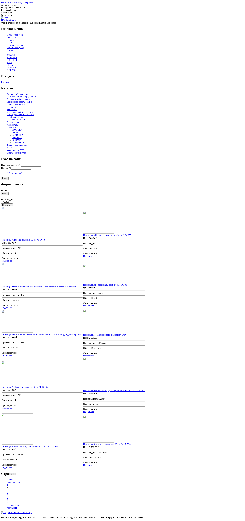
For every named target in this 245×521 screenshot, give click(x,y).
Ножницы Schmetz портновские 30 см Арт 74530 (107, 444)
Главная (5, 82)
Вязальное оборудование (19, 99)
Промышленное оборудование (21, 97)
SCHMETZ (17, 140)
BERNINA (12, 57)
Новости (11, 40)
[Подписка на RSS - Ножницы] (16, 512)
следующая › (13, 505)
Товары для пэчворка (17, 145)
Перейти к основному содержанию (18, 2)
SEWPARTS (18, 142)
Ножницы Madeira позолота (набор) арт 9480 (104, 335)
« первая (11, 479)
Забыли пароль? (14, 173)
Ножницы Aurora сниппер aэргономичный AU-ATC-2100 (30, 446)
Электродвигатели (16, 119)
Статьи (10, 50)
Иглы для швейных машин (20, 112)
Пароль (5, 168)
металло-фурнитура (16, 153)
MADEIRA (17, 135)
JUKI (9, 62)
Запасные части (14, 122)
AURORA (12, 70)
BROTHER (12, 60)
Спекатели (12, 107)
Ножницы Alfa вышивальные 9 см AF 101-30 (105, 285)
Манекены (12, 109)
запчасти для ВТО (15, 150)
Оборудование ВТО (16, 104)
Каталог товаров (15, 35)
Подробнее (7, 261)
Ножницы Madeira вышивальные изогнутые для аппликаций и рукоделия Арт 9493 (42, 334)
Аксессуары (12, 125)
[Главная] (6, 17)
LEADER (11, 67)
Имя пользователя (10, 165)
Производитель (8, 199)
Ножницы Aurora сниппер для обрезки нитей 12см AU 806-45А (114, 390)
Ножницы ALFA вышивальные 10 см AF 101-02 (25, 387)
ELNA (10, 65)
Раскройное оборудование (19, 102)
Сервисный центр (15, 47)
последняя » (12, 508)
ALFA (15, 132)
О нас (9, 42)
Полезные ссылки (15, 45)
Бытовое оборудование (18, 94)
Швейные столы (15, 117)
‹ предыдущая (13, 482)
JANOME (11, 55)
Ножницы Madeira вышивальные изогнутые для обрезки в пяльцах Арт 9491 (39, 287)
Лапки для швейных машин (20, 114)
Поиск (4, 190)
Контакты (11, 37)
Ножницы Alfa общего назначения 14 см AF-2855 (107, 235)
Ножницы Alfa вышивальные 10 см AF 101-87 (24, 240)
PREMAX (17, 137)
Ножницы (12, 127)
